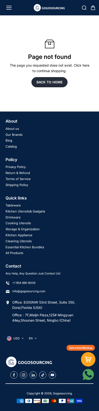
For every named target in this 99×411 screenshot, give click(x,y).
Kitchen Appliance (19, 235)
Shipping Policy (17, 185)
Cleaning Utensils (19, 241)
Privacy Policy (16, 167)
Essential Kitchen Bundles (25, 247)
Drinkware (13, 217)
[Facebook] (14, 375)
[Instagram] (23, 375)
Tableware (13, 205)
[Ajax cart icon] (93, 8)
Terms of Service (18, 179)
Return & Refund (18, 173)
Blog (9, 140)
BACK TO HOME (49, 82)
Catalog (11, 146)
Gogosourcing (62, 393)
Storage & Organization (23, 229)
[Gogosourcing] (49, 7)
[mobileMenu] (9, 7)
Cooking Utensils (18, 223)
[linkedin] (33, 375)
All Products (14, 253)
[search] (84, 8)
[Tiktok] (42, 375)
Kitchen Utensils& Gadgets (25, 211)
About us (12, 129)
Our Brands (14, 135)
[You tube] (52, 375)
